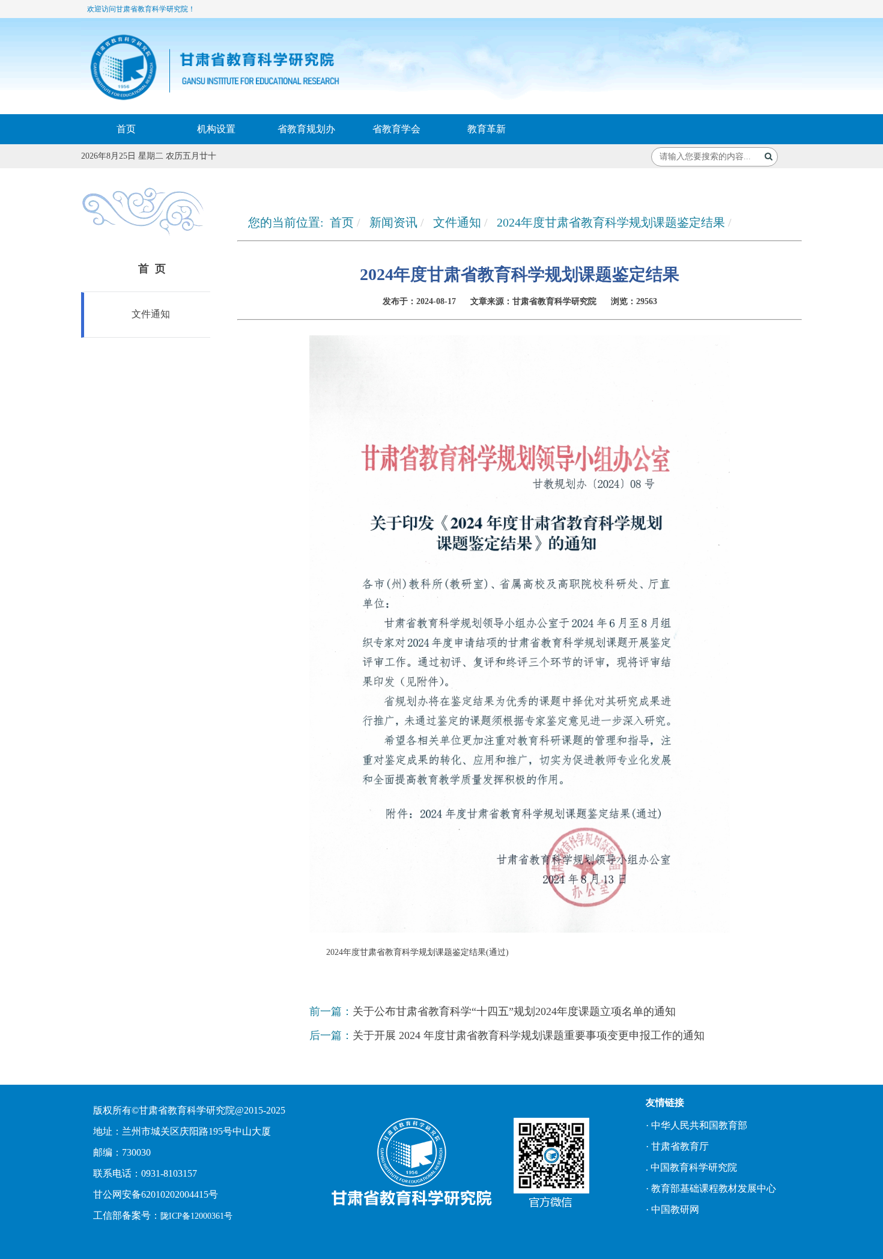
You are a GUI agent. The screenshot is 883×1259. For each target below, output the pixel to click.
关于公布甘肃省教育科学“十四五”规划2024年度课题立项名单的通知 (514, 1011)
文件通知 (149, 314)
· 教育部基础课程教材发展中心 (711, 1188)
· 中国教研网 (672, 1209)
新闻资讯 (393, 222)
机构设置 (216, 129)
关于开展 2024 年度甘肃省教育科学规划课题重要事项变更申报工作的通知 (529, 1035)
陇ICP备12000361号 (196, 1216)
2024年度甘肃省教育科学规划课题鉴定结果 (611, 222)
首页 (126, 129)
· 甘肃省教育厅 (677, 1146)
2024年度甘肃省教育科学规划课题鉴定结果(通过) (417, 952)
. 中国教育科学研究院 (691, 1167)
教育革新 (486, 129)
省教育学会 (396, 129)
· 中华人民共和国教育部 (696, 1125)
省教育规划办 (306, 129)
